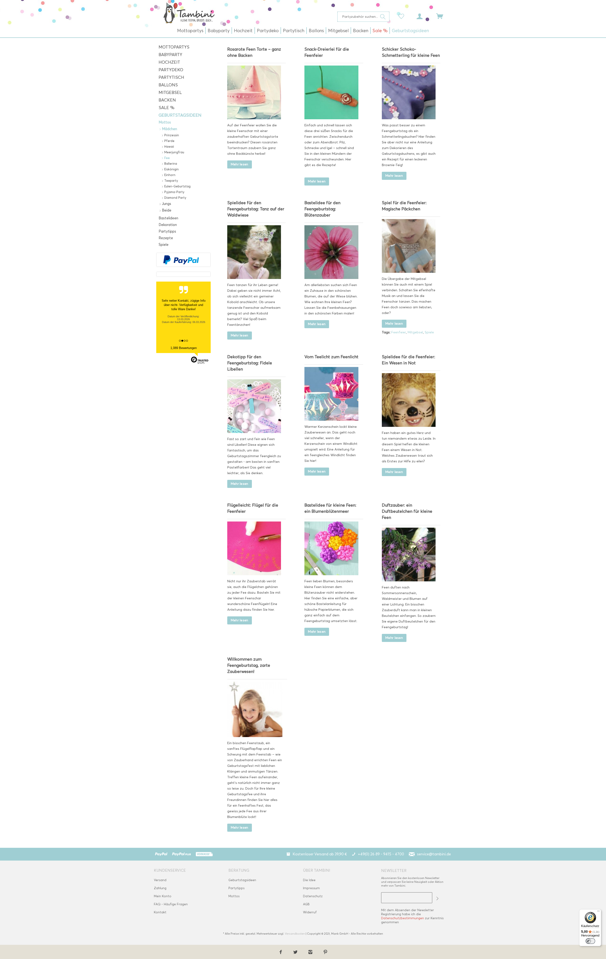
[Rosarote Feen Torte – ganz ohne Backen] (254, 92)
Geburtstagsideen (180, 115)
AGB (306, 904)
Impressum (311, 888)
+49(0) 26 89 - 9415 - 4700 (381, 854)
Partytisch (171, 77)
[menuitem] (363, 17)
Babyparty (170, 54)
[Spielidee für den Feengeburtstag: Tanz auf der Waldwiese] (254, 252)
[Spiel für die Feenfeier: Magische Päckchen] (409, 246)
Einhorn (169, 175)
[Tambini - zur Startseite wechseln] (188, 12)
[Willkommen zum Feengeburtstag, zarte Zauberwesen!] (255, 709)
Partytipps (167, 231)
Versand (160, 880)
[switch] (590, 941)
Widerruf (310, 912)
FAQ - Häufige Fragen (171, 904)
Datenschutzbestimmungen (402, 918)
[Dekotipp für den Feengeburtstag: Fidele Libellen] (254, 406)
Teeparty (170, 180)
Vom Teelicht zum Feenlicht (331, 356)
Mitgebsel (170, 92)
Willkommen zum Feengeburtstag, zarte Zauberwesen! (248, 665)
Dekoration (168, 225)
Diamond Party (174, 197)
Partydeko (171, 69)
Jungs (166, 204)
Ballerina (170, 163)
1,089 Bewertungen (183, 348)
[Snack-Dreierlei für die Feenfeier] (331, 92)
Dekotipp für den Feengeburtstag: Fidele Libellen (249, 363)
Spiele (164, 245)
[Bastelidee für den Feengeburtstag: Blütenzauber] (331, 252)
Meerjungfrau (173, 152)
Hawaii (168, 146)
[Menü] (598, 912)
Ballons (168, 85)
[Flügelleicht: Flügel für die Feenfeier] (254, 548)
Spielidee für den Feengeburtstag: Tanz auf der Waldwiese (255, 209)
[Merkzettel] (402, 16)
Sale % (166, 107)
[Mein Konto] (424, 16)
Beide (166, 210)
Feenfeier (398, 332)
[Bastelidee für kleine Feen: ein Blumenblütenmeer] (331, 548)
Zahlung (160, 888)
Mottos (165, 122)
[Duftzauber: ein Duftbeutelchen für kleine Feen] (409, 554)
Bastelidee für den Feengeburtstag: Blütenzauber (322, 209)
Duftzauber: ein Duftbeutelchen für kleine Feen (407, 511)
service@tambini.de (434, 854)
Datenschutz (313, 896)
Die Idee (309, 880)
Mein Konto (162, 896)
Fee (166, 158)
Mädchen (169, 129)
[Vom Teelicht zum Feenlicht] (331, 394)
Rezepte (166, 238)
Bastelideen (168, 218)
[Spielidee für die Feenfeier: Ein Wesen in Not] (409, 400)
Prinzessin (171, 135)
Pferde (168, 141)
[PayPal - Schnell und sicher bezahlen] (181, 259)
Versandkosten (295, 933)
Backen (167, 100)
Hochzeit (169, 62)
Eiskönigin (171, 169)
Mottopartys (174, 47)
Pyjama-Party (173, 192)
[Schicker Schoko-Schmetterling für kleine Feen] (409, 92)
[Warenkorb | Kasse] (442, 16)
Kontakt (160, 912)
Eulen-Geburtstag (177, 186)
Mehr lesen (239, 164)
